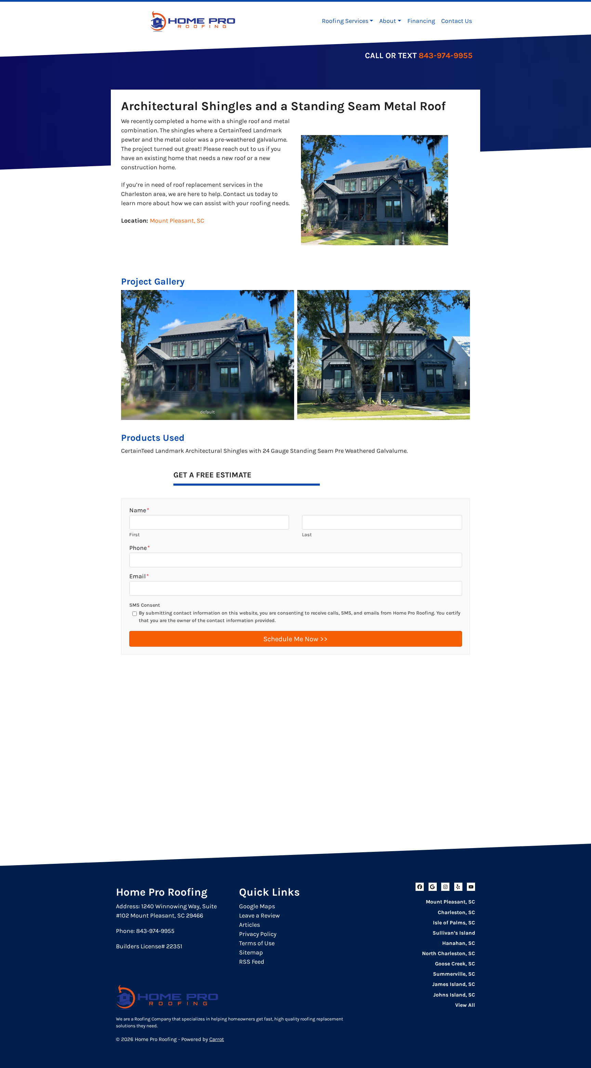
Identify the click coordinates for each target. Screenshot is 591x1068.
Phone (139, 548)
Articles (249, 924)
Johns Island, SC (454, 995)
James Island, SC (453, 984)
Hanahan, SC (458, 943)
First (134, 535)
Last (307, 535)
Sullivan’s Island (454, 933)
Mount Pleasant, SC (177, 220)
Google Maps (257, 906)
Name (139, 510)
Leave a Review (259, 915)
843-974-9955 (446, 55)
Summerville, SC (454, 974)
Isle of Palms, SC (454, 923)
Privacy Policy (257, 934)
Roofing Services (345, 21)
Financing (421, 21)
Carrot (216, 1039)
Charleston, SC (456, 912)
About (387, 21)
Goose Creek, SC (455, 964)
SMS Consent (144, 605)
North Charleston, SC (448, 953)
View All (465, 1005)
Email (139, 576)
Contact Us (456, 21)
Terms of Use (257, 943)
